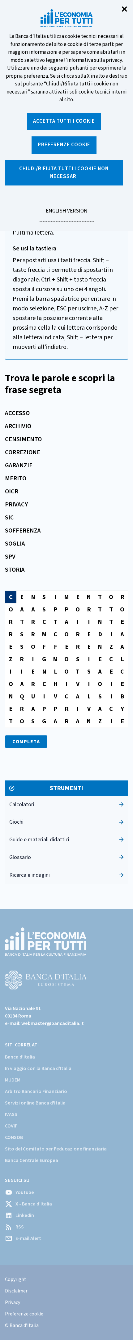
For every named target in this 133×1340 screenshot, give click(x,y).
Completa (26, 741)
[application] (66, 659)
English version (66, 214)
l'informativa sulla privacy (93, 60)
